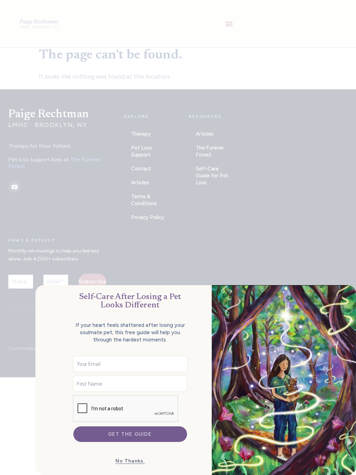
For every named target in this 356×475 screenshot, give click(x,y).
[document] (178, 237)
